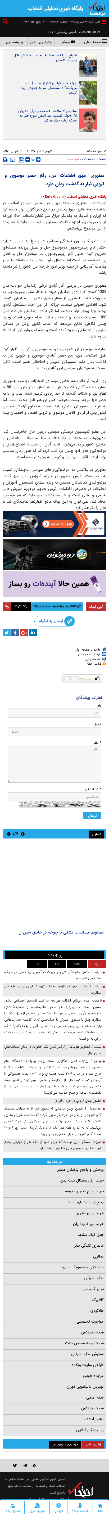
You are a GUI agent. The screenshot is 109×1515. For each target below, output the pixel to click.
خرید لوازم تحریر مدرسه (84, 1191)
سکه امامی (95, 1397)
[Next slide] (9, 834)
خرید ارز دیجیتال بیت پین (82, 1180)
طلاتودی (97, 1310)
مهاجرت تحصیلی (90, 1321)
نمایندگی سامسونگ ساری (83, 1267)
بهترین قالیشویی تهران (85, 1386)
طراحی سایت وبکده (88, 1365)
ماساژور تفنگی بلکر (89, 1245)
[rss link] (34, 1465)
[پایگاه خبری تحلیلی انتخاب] (97, 8)
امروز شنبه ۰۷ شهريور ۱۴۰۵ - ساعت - (73, 22)
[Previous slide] (23, 834)
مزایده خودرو (93, 1376)
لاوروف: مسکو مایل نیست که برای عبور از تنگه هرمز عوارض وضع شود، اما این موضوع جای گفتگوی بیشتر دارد (53, 1145)
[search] (6, 22)
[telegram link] (25, 1465)
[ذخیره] (21, 160)
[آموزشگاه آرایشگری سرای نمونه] (54, 584)
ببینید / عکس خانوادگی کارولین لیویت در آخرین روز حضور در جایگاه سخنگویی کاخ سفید (53, 975)
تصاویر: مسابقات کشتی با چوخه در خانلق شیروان (61, 932)
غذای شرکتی (94, 1278)
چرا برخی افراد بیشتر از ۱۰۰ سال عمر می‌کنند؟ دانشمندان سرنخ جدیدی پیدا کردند (48, 88)
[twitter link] (15, 1465)
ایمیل (97, 724)
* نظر (97, 743)
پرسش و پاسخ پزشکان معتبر (80, 1169)
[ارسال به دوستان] (12, 159)
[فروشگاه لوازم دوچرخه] (54, 554)
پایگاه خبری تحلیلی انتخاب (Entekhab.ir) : (73, 197)
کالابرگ (98, 1300)
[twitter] (7, 632)
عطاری (98, 1256)
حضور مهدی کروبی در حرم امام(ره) (78, 1100)
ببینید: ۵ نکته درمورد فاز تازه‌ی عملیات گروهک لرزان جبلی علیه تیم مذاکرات (53, 989)
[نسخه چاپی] (5, 159)
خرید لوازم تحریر (90, 1213)
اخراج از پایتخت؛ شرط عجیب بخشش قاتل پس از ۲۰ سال (45, 57)
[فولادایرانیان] (54, 524)
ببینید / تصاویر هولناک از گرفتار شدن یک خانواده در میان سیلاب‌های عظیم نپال (53, 1050)
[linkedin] (33, 632)
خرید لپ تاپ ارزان (88, 1224)
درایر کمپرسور (93, 1289)
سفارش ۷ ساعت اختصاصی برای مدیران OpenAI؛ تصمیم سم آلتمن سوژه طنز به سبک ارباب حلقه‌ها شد (47, 116)
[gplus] (24, 632)
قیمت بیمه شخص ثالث (84, 1343)
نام (99, 706)
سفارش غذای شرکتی (87, 1354)
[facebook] (15, 632)
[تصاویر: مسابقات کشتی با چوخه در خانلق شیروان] (54, 884)
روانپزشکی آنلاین (90, 1430)
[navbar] (104, 22)
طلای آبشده (94, 1419)
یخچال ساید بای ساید (86, 1202)
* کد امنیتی (93, 789)
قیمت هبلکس (92, 1332)
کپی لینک (96, 607)
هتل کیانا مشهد (91, 1235)
